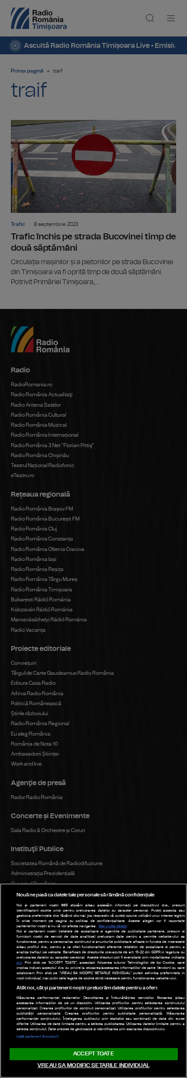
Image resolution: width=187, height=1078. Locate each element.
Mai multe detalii (113, 926)
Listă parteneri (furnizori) (37, 1036)
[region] (93, 980)
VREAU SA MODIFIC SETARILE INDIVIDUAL (93, 1065)
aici (19, 963)
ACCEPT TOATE (93, 1054)
